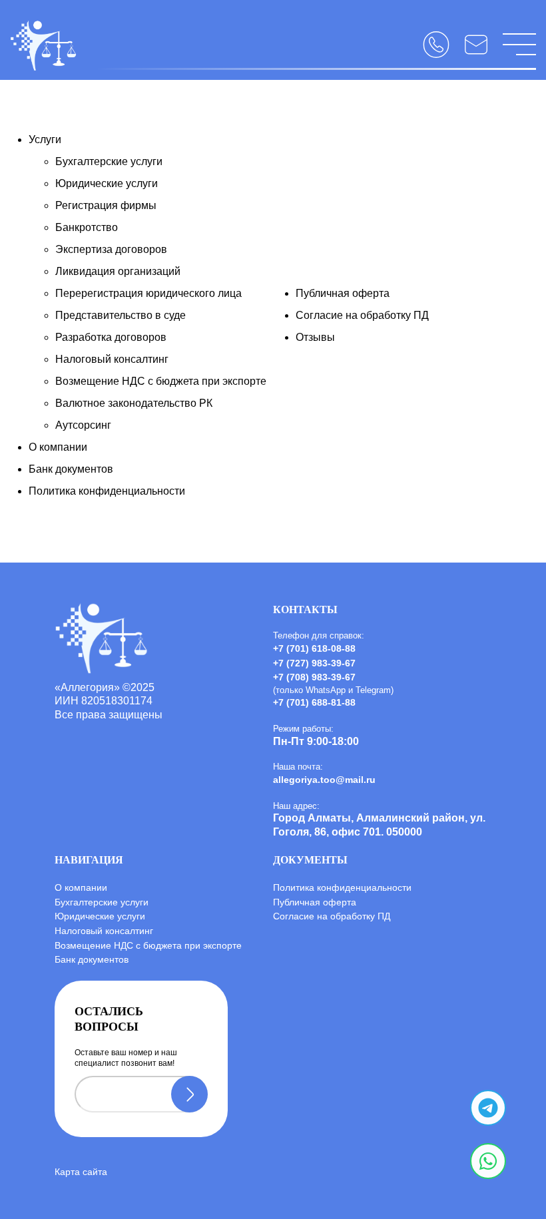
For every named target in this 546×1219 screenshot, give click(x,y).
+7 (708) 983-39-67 (314, 677)
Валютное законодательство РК (133, 403)
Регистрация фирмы (105, 205)
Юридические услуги (106, 183)
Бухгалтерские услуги (108, 161)
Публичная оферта (343, 293)
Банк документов (71, 469)
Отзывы (315, 337)
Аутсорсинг (83, 425)
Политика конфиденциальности (107, 491)
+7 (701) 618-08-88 (314, 648)
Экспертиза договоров (111, 249)
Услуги (45, 139)
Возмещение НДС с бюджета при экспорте (160, 381)
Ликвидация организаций (117, 271)
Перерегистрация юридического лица (148, 293)
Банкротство (86, 227)
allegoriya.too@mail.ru (324, 779)
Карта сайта (81, 1171)
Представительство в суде (120, 315)
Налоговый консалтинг (111, 359)
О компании (58, 447)
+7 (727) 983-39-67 (314, 663)
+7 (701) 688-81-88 (314, 702)
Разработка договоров (110, 337)
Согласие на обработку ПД (362, 315)
